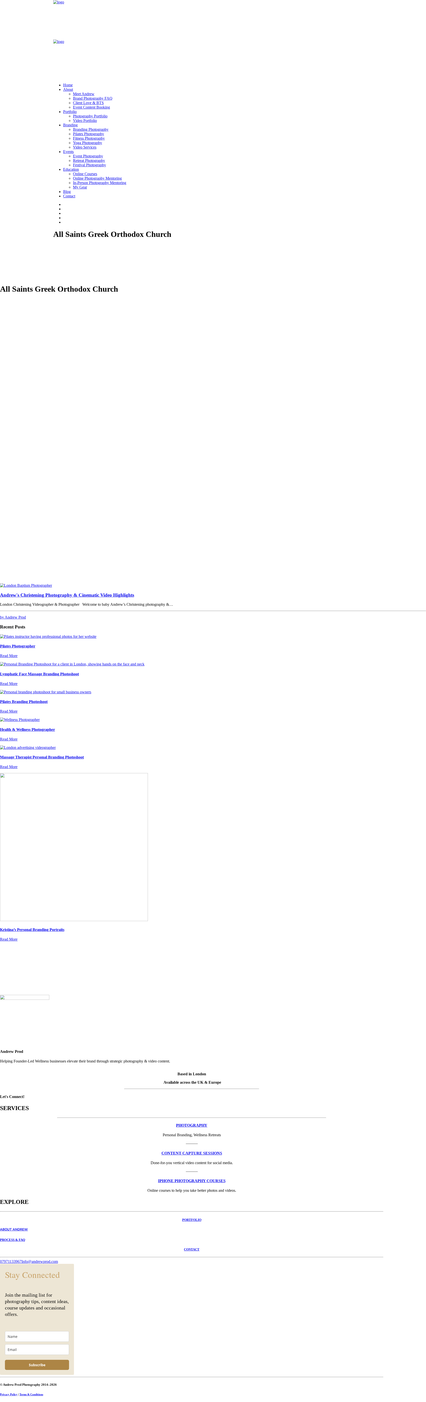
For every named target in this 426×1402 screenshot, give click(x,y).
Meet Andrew (83, 94)
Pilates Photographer (17, 646)
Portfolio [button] (70, 112)
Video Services (84, 147)
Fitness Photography (89, 138)
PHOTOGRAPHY (191, 1125)
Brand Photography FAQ (92, 98)
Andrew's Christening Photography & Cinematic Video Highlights (67, 595)
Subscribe (37, 1365)
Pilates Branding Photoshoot (24, 702)
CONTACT (191, 1249)
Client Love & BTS (88, 103)
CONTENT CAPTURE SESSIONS (191, 1153)
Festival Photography (89, 165)
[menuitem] (218, 85)
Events (68, 152)
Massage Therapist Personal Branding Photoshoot (42, 757)
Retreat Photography (89, 160)
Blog (67, 191)
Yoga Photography (87, 143)
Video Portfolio (85, 120)
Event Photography (88, 156)
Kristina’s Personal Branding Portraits (32, 930)
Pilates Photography (88, 134)
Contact (69, 196)
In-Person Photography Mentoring (99, 183)
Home (68, 85)
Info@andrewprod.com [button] (39, 1261)
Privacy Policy (9, 1394)
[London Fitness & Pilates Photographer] (213, 39)
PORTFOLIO (191, 1220)
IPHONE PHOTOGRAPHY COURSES (192, 1181)
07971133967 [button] (10, 1261)
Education (71, 169)
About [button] (68, 89)
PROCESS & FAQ (12, 1240)
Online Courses (85, 174)
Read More (9, 656)
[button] (26, 585)
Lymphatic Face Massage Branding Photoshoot (39, 674)
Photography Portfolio (90, 116)
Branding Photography (90, 129)
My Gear (80, 187)
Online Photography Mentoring (97, 178)
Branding (70, 125)
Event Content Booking (91, 107)
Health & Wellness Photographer (27, 729)
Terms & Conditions (31, 1394)
